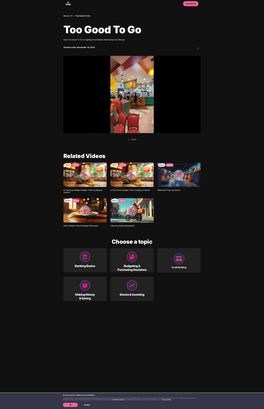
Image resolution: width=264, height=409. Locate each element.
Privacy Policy (166, 399)
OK (70, 405)
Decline (87, 405)
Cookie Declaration (118, 399)
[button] (198, 48)
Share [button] (133, 139)
